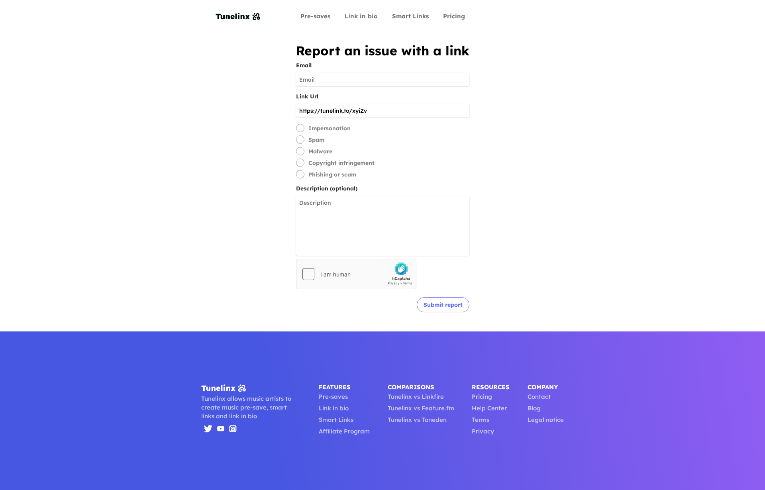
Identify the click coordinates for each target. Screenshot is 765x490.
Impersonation (329, 128)
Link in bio (361, 16)
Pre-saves (315, 16)
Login (525, 16)
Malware (320, 151)
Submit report (443, 304)
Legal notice (546, 419)
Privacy (483, 431)
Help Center (489, 408)
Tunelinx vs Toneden (417, 419)
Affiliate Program (344, 431)
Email (304, 65)
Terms (480, 419)
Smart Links (410, 16)
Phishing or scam (332, 174)
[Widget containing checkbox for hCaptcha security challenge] (356, 274)
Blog (534, 408)
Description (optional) (326, 188)
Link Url (307, 96)
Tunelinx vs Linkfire (416, 396)
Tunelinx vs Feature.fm (421, 408)
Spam (316, 139)
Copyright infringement (341, 163)
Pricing (454, 16)
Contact (539, 396)
